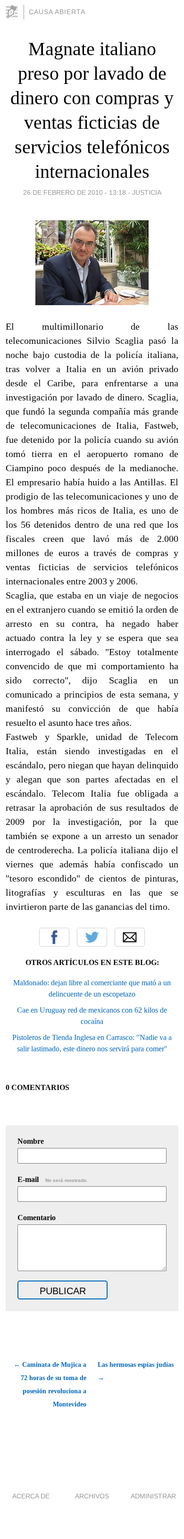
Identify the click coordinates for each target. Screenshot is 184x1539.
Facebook (54, 937)
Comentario (36, 1218)
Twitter (92, 937)
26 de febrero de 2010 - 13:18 (74, 192)
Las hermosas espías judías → (136, 1371)
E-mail (52, 1179)
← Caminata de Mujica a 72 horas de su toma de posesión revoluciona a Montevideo (50, 1384)
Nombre (30, 1141)
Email (130, 937)
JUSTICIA (146, 192)
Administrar (153, 1496)
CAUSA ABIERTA (57, 12)
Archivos (92, 1496)
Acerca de (31, 1496)
